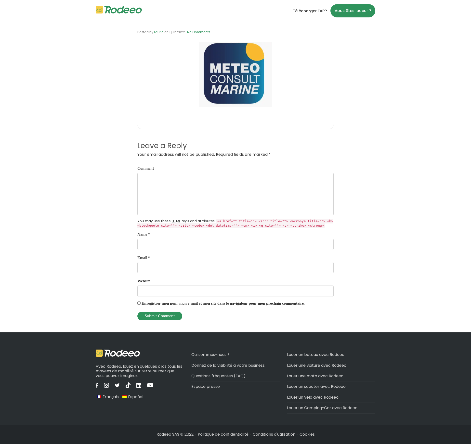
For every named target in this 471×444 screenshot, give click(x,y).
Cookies (307, 434)
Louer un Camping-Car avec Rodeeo (322, 408)
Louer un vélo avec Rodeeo (313, 397)
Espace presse (205, 386)
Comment (145, 168)
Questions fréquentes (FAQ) (218, 376)
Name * (143, 234)
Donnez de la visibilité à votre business (228, 365)
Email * (143, 258)
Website (143, 281)
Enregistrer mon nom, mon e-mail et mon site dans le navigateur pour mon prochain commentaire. (223, 303)
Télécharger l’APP (310, 11)
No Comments (198, 32)
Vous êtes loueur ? (353, 10)
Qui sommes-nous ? (210, 354)
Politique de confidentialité (223, 434)
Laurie (159, 32)
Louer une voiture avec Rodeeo (316, 365)
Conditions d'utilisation (274, 434)
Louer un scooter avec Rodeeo (316, 386)
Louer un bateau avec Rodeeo (315, 354)
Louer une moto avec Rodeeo (315, 376)
